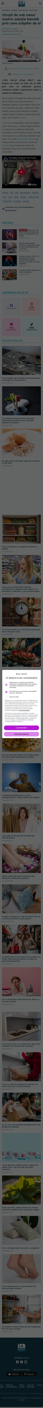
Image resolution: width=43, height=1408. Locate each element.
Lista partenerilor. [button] (24, 710)
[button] (21, 696)
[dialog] (21, 704)
